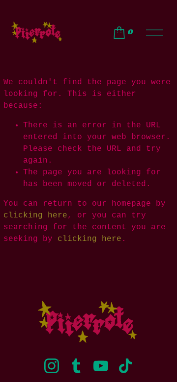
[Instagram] (51, 366)
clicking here (35, 215)
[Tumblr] (76, 366)
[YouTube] (101, 366)
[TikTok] (125, 366)
